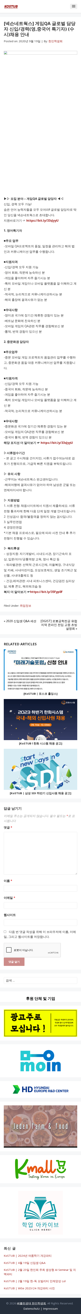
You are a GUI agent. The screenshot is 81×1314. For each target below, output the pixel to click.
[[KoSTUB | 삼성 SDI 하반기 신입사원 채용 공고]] (40, 770)
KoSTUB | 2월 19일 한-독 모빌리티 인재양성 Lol (35, 1281)
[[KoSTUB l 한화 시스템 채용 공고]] (40, 720)
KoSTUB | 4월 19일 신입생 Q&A (24, 1263)
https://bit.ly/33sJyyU (42, 220)
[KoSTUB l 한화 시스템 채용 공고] (40, 743)
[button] (73, 6)
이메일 (9, 898)
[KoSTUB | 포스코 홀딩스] (40, 693)
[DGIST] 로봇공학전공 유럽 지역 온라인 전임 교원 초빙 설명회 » (58, 625)
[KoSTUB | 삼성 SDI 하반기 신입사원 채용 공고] (40, 793)
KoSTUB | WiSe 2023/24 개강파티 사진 (29, 1288)
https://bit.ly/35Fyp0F (46, 592)
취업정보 (25, 605)
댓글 (8, 827)
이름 (8, 881)
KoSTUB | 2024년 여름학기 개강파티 (28, 1255)
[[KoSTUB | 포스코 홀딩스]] (40, 670)
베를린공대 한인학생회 (31, 1303)
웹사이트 (10, 915)
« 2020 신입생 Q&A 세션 (20, 621)
